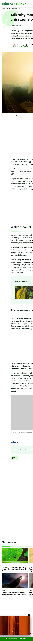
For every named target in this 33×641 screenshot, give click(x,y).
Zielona (9, 8)
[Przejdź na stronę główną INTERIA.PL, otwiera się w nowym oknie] (7, 3)
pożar (14, 458)
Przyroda (14, 8)
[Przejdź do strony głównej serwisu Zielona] (20, 3)
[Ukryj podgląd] (29, 615)
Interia (3, 8)
